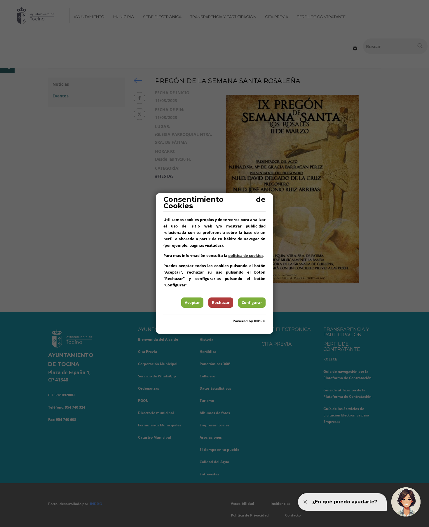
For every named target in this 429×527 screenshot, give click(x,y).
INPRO (260, 320)
